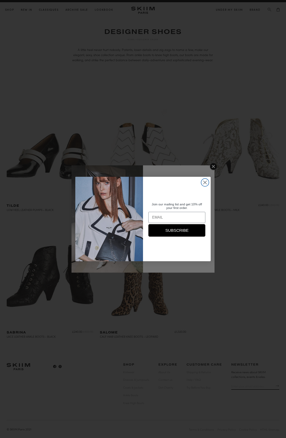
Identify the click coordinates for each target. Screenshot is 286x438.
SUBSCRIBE (177, 230)
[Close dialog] (205, 182)
